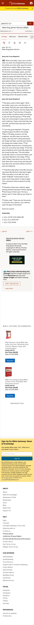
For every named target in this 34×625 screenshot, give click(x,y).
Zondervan (7, 578)
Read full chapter (8, 209)
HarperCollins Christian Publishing (15, 565)
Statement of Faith (9, 497)
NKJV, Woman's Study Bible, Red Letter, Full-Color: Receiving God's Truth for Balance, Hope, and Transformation (17, 345)
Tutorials (6, 523)
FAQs (5, 520)
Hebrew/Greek (23, 36)
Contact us (6, 531)
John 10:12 (7, 220)
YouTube (6, 603)
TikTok (5, 598)
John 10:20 (7, 222)
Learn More (9, 288)
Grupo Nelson (8, 567)
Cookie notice (8, 541)
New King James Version (15, 238)
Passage (4, 36)
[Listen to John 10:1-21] (25, 42)
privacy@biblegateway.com (10, 479)
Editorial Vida (7, 570)
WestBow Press (8, 575)
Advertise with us (9, 528)
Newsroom (7, 508)
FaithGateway (8, 557)
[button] (31, 3)
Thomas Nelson (8, 572)
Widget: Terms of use (10, 547)
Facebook (6, 590)
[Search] (30, 23)
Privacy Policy (8, 478)
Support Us (7, 510)
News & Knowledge (10, 495)
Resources (12, 36)
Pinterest (6, 596)
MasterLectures (8, 580)
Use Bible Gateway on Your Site (14, 526)
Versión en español (10, 613)
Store (5, 503)
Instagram (6, 593)
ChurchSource (8, 562)
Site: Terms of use (9, 544)
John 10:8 (7, 217)
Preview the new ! (16, 8)
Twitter (5, 601)
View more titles (17, 403)
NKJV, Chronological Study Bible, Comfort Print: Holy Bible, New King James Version (16, 382)
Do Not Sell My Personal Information (17, 539)
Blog (4, 505)
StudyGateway (8, 559)
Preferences (7, 616)
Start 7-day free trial (11, 283)
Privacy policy (8, 534)
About (5, 492)
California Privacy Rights (12, 536)
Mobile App (7, 500)
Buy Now (10, 361)
